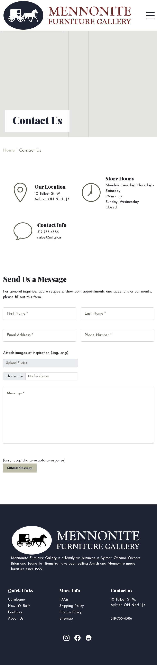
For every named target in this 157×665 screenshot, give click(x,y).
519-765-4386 (121, 619)
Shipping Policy (71, 606)
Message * (15, 393)
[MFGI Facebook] (78, 638)
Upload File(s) (16, 363)
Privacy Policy (70, 612)
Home (9, 150)
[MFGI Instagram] (68, 638)
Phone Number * (98, 335)
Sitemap (66, 619)
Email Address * (20, 335)
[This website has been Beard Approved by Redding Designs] (88, 638)
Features (15, 612)
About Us (16, 619)
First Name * (17, 314)
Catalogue (16, 600)
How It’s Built (19, 606)
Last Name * (95, 314)
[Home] (67, 15)
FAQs (64, 600)
